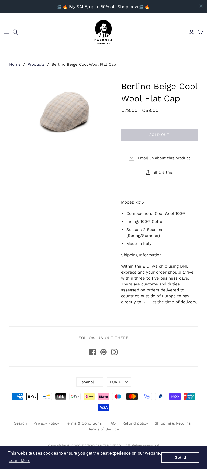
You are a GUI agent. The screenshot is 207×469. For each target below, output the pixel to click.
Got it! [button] (180, 457)
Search (20, 423)
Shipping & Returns (173, 423)
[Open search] (15, 32)
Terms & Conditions (84, 423)
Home (15, 64)
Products (36, 64)
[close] (201, 6)
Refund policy (135, 423)
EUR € (115, 382)
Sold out (159, 135)
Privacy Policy (46, 423)
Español (86, 382)
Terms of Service (103, 429)
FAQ (112, 423)
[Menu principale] (6, 32)
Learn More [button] (19, 460)
